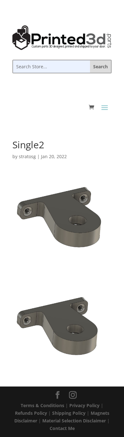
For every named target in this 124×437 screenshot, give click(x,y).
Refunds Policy (31, 413)
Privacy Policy (84, 405)
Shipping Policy (69, 413)
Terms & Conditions (42, 405)
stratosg (27, 156)
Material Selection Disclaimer (74, 421)
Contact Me (62, 428)
